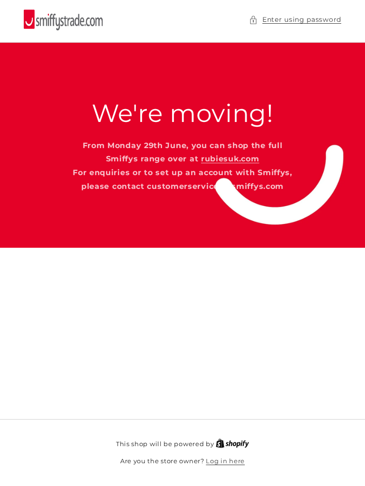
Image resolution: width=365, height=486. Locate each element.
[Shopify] (232, 444)
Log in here (225, 461)
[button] (295, 20)
